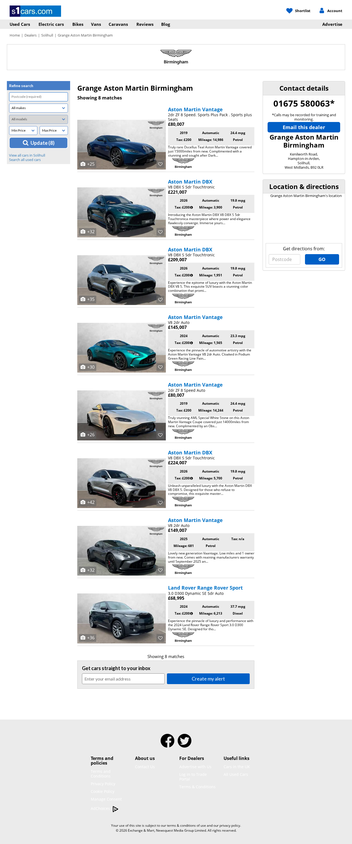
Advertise (332, 24)
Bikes (77, 24)
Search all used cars (25, 159)
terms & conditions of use (186, 825)
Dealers (30, 35)
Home (15, 35)
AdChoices (101, 808)
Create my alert (208, 679)
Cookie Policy (102, 791)
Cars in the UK (237, 766)
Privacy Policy (103, 783)
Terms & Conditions (197, 786)
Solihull (47, 35)
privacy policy (229, 825)
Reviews (144, 24)
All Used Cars (236, 774)
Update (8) (42, 143)
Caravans (118, 24)
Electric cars (51, 24)
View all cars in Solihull (27, 155)
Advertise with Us (195, 766)
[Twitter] (184, 744)
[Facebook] (167, 744)
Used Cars (20, 24)
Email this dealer (304, 127)
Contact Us (145, 766)
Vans (96, 24)
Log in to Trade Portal (193, 777)
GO (322, 259)
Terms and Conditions (101, 774)
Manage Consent (106, 799)
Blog (165, 24)
